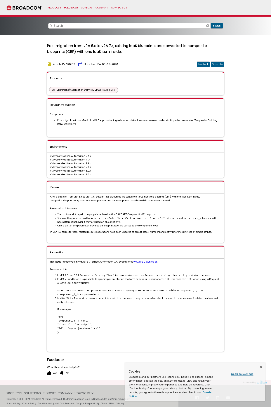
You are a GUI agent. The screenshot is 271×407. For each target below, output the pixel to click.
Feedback (203, 64)
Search (216, 25)
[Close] (261, 367)
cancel (208, 26)
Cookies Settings (242, 373)
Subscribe (217, 64)
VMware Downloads (145, 261)
